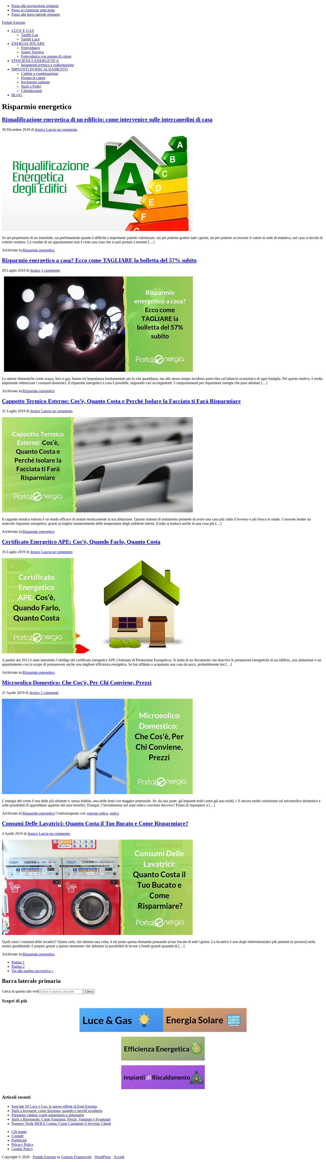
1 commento (50, 270)
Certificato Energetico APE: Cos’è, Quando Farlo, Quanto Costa (81, 542)
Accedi (119, 1157)
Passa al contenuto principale (33, 10)
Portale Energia (13, 22)
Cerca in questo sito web (20, 991)
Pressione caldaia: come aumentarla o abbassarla (47, 1115)
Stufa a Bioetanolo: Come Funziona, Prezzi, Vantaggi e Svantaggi (60, 1119)
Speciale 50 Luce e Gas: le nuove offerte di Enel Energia (54, 1106)
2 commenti (49, 693)
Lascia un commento (61, 130)
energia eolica (97, 813)
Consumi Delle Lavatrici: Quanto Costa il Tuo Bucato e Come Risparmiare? (95, 823)
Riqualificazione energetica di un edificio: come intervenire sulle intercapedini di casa (107, 119)
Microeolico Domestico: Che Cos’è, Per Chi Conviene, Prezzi (77, 682)
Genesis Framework (76, 1157)
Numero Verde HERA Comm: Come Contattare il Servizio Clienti (61, 1124)
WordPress (103, 1157)
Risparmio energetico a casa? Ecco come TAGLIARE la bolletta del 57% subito (99, 260)
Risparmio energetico (39, 250)
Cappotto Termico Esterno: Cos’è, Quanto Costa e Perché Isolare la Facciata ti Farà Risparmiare (121, 401)
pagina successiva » (32, 971)
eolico (114, 813)
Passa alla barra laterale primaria (35, 14)
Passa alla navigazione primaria (34, 6)
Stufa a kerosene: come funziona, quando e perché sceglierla (56, 1111)
